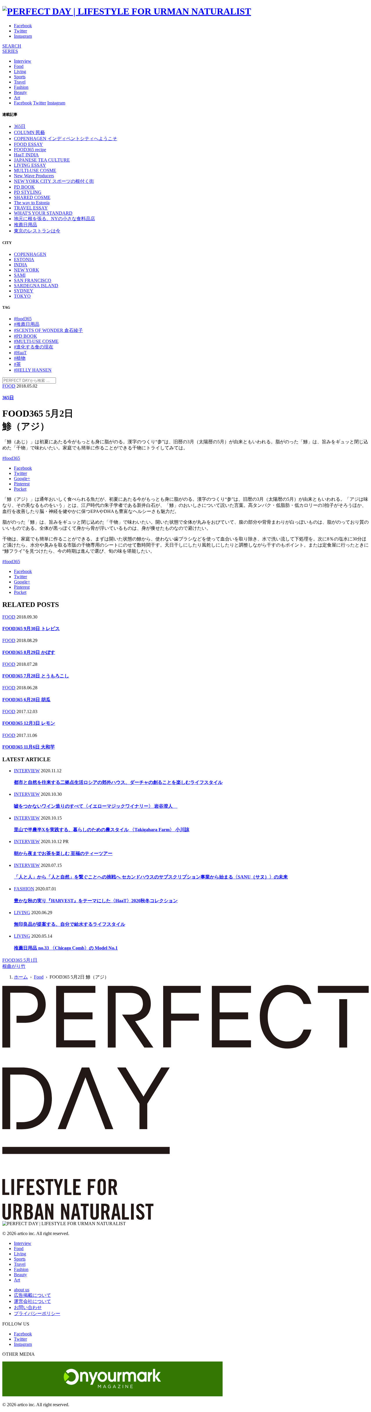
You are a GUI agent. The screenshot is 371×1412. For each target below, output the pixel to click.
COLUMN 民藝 (29, 132)
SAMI (20, 275)
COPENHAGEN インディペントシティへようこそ (65, 138)
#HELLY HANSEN (33, 370)
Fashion (21, 87)
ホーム (21, 977)
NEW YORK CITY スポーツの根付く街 (54, 181)
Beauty (20, 92)
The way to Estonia (32, 202)
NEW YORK (26, 269)
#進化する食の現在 (33, 346)
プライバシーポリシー (37, 1313)
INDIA (20, 264)
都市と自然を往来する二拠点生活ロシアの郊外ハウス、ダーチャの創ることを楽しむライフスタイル (118, 782)
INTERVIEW (27, 770)
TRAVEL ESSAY (31, 207)
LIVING (22, 912)
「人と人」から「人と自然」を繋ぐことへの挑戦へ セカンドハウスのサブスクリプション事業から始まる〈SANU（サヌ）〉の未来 (151, 876)
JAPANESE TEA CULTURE (42, 160)
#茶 (17, 364)
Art (17, 97)
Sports (20, 76)
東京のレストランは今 (37, 230)
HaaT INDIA (26, 154)
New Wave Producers (34, 175)
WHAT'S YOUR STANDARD (43, 213)
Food (18, 66)
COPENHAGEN (30, 254)
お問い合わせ (28, 1307)
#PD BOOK (25, 336)
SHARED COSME (32, 197)
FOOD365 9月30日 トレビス (31, 628)
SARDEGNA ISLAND (36, 285)
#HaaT (20, 352)
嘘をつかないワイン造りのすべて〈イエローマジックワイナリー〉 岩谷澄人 (95, 806)
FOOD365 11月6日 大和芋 (28, 746)
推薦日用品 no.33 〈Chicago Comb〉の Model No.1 (66, 947)
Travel (20, 81)
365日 (20, 126)
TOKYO (22, 296)
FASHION (24, 888)
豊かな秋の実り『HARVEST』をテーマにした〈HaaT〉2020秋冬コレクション (96, 900)
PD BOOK (24, 187)
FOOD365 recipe (30, 149)
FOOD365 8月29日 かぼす (28, 652)
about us (21, 1289)
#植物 (20, 358)
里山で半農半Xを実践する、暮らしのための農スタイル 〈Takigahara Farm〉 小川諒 (101, 829)
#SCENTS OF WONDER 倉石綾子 (48, 330)
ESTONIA (24, 259)
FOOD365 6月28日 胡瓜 (26, 699)
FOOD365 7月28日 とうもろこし (35, 675)
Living (20, 71)
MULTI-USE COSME (35, 170)
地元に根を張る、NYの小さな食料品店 (54, 218)
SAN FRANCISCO (32, 280)
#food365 (23, 318)
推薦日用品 (25, 224)
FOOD (8, 386)
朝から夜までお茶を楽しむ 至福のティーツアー (63, 853)
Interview (22, 61)
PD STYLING (27, 192)
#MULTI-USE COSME (36, 341)
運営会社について (32, 1301)
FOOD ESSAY (28, 144)
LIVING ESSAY (30, 165)
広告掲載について (32, 1295)
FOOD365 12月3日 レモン (28, 723)
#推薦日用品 (26, 324)
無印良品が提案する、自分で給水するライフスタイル (69, 924)
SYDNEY (23, 290)
